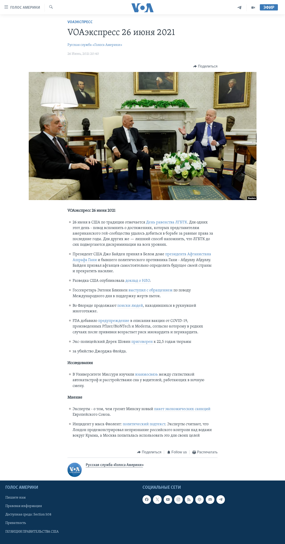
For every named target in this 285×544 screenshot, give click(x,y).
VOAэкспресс (80, 22)
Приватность (15, 523)
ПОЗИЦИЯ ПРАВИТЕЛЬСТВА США (32, 532)
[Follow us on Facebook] (146, 499)
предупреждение (114, 321)
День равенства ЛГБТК (166, 223)
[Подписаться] (210, 499)
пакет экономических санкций (182, 409)
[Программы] (253, 7)
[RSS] (189, 499)
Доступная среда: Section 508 (28, 515)
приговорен (142, 342)
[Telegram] (239, 7)
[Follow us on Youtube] (168, 499)
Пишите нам (15, 498)
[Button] (205, 66)
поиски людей (130, 306)
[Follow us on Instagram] (178, 499)
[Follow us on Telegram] (220, 499)
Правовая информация (23, 506)
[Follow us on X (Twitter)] (157, 499)
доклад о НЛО (137, 281)
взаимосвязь (147, 375)
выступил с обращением (150, 290)
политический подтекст (144, 424)
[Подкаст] (199, 499)
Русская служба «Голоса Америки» (94, 45)
